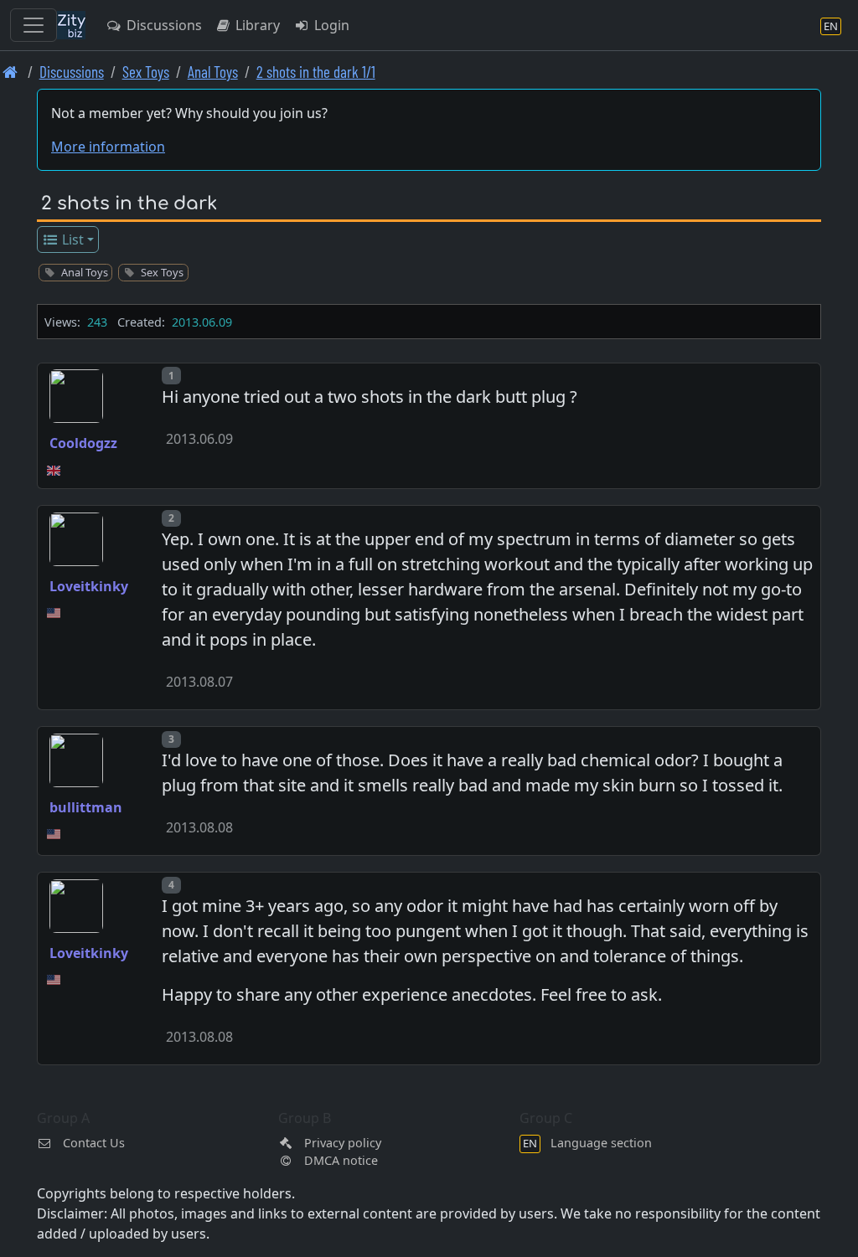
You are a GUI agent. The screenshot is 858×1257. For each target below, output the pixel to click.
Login (330, 25)
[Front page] (10, 71)
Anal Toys (213, 71)
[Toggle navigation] (33, 25)
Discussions (162, 25)
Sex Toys (145, 71)
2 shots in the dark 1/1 (315, 71)
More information (108, 146)
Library (256, 25)
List (71, 239)
